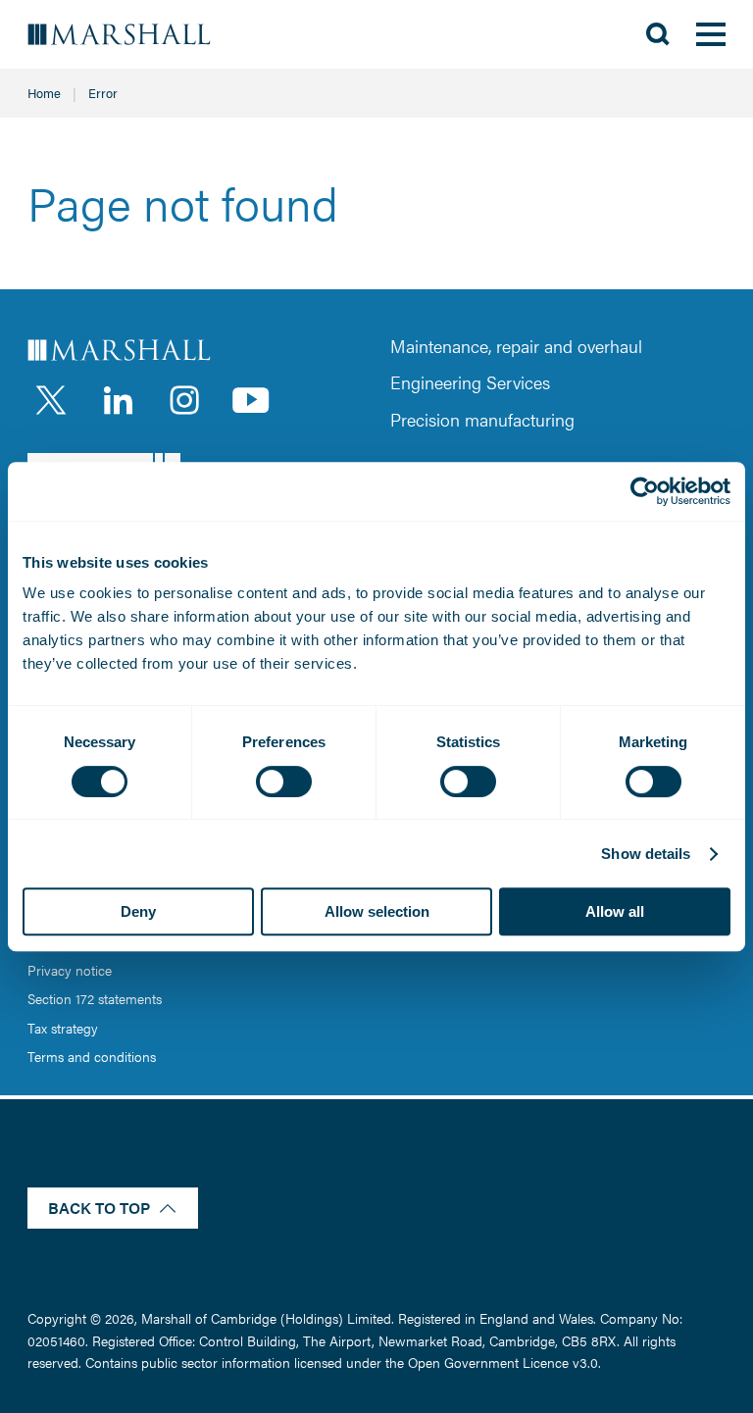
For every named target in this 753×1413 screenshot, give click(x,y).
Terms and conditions (91, 1056)
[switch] (284, 781)
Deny (138, 911)
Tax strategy (62, 1027)
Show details (645, 853)
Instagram (184, 400)
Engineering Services (470, 382)
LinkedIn (117, 400)
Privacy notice (69, 970)
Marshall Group (133, 35)
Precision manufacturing (482, 419)
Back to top (99, 1207)
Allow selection (377, 911)
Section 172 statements (94, 998)
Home (44, 92)
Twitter (51, 400)
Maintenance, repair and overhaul (516, 345)
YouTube (251, 400)
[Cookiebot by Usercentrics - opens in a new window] (644, 491)
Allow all (614, 911)
